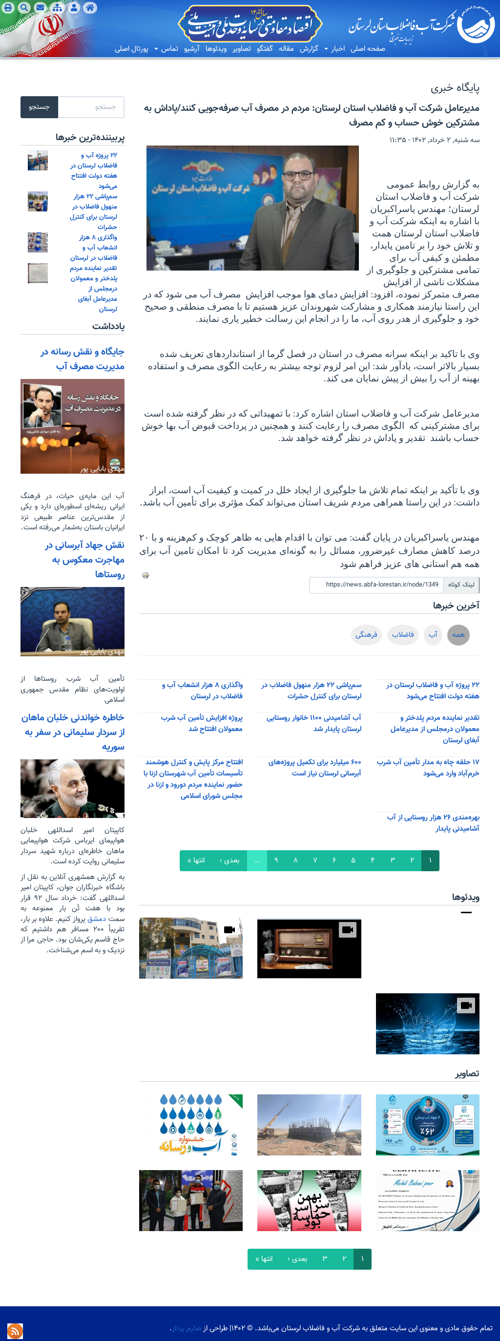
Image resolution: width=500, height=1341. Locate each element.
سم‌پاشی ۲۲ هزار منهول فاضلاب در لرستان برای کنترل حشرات (311, 691)
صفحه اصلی (368, 49)
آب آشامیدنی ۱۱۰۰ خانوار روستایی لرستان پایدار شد (314, 723)
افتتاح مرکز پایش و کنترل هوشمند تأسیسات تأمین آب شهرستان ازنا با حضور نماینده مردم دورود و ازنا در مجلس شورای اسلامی (193, 779)
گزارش (309, 49)
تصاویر (241, 49)
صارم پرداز (186, 1328)
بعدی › (229, 860)
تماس (168, 49)
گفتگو (265, 49)
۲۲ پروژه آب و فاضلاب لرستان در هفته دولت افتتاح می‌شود (432, 691)
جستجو (39, 107)
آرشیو (192, 49)
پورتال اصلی (131, 49)
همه (458, 635)
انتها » (196, 860)
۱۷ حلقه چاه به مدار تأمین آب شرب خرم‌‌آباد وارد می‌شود (428, 768)
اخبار (337, 49)
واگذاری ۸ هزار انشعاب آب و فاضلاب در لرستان (202, 691)
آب (433, 635)
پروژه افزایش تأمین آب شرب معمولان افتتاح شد (202, 723)
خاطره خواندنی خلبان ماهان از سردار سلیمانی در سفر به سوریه (73, 732)
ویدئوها (216, 49)
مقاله (286, 49)
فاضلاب (403, 635)
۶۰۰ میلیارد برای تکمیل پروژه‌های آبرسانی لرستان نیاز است (315, 768)
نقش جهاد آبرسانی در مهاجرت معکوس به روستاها (85, 560)
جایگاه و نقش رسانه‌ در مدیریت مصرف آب (83, 359)
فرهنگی (366, 635)
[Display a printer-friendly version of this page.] (145, 575)
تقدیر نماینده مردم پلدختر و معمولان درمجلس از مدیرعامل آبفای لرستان (435, 729)
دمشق (95, 919)
